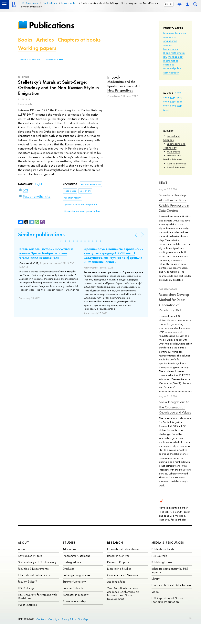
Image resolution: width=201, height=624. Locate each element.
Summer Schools (73, 588)
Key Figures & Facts (30, 556)
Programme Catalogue (76, 556)
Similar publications (41, 234)
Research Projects (118, 562)
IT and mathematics (174, 52)
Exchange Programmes (76, 575)
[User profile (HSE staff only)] (187, 4)
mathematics (170, 60)
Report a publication (30, 59)
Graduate (68, 568)
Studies (69, 542)
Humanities (173, 151)
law (165, 56)
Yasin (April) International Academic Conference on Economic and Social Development (123, 593)
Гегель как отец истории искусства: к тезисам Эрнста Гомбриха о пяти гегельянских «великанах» (46, 253)
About (23, 542)
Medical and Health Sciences (172, 157)
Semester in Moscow (76, 595)
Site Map (83, 619)
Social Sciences (176, 167)
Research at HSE (54, 59)
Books (25, 39)
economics (169, 37)
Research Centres (118, 556)
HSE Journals (159, 556)
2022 (173, 102)
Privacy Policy (69, 619)
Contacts (41, 619)
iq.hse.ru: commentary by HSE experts (170, 570)
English (39, 184)
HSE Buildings (26, 588)
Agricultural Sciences (171, 137)
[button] (61, 241)
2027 (178, 93)
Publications (51, 25)
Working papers (37, 48)
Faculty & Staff (27, 581)
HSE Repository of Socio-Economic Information (167, 600)
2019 (173, 106)
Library (156, 578)
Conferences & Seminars (122, 575)
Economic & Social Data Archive (171, 585)
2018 (180, 106)
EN (171, 4)
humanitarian (170, 49)
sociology (168, 64)
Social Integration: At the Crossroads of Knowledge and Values (175, 407)
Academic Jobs (116, 581)
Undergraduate (72, 562)
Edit (190, 618)
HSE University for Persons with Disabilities (37, 596)
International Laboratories (123, 549)
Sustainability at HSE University (37, 562)
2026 (166, 98)
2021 (179, 102)
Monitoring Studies (119, 568)
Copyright (54, 619)
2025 (172, 98)
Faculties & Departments (33, 568)
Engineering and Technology (174, 145)
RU (166, 4)
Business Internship (74, 601)
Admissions (69, 549)
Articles (45, 39)
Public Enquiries (27, 605)
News (163, 182)
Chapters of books (79, 39)
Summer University (74, 581)
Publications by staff (164, 549)
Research (115, 542)
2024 (179, 98)
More (166, 110)
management (175, 56)
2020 (166, 106)
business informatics (174, 33)
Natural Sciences (176, 163)
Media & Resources (168, 542)
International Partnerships (34, 575)
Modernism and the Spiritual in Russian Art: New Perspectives (124, 86)
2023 (166, 102)
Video (155, 592)
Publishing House (162, 562)
